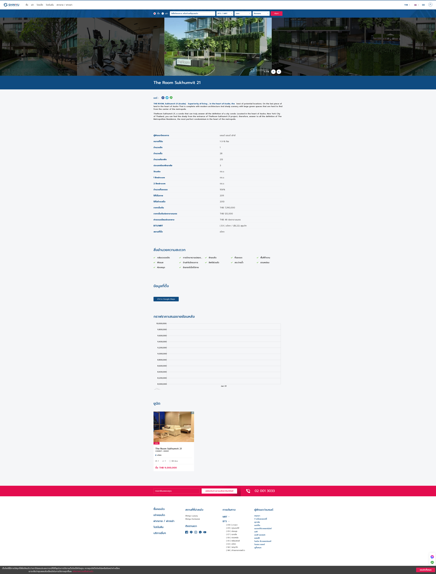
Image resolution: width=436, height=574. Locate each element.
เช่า (32, 4)
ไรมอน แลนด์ (259, 544)
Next (190, 427)
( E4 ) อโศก (231, 544)
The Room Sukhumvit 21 (168, 448)
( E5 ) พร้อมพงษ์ (233, 541)
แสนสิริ (257, 538)
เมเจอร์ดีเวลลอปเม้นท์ (263, 528)
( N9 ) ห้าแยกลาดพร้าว (235, 550)
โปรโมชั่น (50, 4)
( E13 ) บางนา (232, 525)
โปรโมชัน (158, 527)
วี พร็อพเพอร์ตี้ (260, 519)
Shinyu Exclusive (192, 519)
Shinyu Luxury (191, 516)
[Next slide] (279, 71)
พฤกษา (257, 516)
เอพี (256, 532)
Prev (157, 427)
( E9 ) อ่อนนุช (231, 531)
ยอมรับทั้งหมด (425, 570)
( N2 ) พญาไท (232, 547)
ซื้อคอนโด (159, 509)
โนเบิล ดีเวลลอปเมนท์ (262, 541)
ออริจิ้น (257, 525)
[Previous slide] (273, 71)
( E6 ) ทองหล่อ (232, 538)
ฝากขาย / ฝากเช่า (64, 4)
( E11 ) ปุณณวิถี (232, 528)
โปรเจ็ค (40, 4)
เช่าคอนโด (159, 515)
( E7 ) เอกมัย (231, 534)
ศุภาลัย (257, 522)
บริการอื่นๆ (160, 533)
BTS (225, 521)
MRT (225, 516)
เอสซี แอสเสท (259, 535)
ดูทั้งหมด (257, 548)
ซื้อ (27, 4)
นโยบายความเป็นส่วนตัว (83, 571)
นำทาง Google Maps (166, 299)
